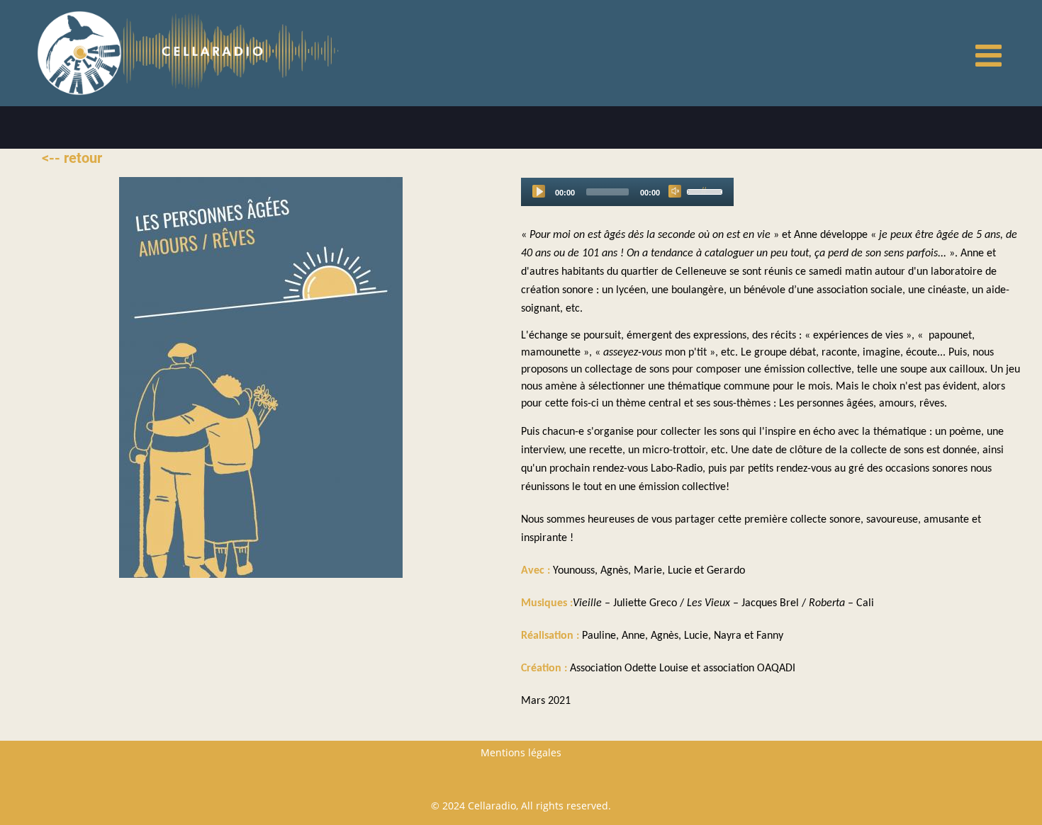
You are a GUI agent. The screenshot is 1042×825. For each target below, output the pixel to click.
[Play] (538, 191)
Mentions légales (521, 752)
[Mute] (674, 191)
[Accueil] (79, 52)
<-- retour (72, 157)
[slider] (707, 190)
